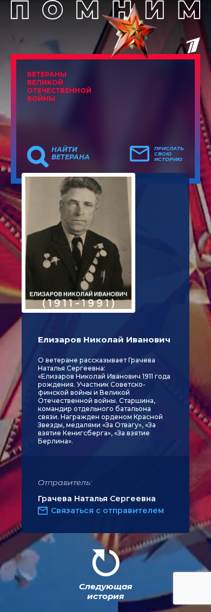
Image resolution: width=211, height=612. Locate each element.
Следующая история (105, 591)
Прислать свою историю (169, 154)
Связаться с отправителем (107, 510)
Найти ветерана (70, 153)
